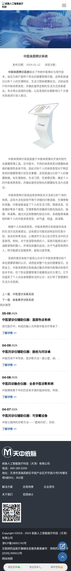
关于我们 (7, 494)
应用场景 (28, 486)
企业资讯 (49, 486)
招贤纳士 (28, 494)
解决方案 (7, 486)
